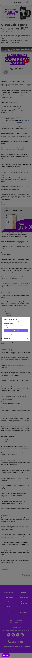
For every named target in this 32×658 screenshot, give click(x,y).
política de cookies (15, 325)
